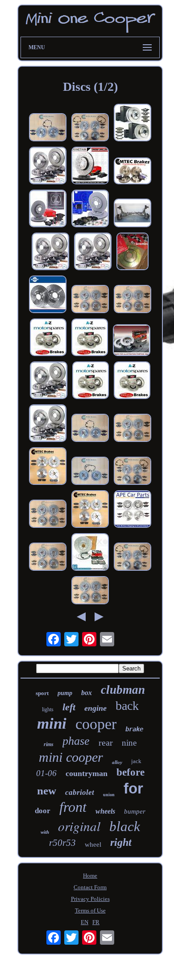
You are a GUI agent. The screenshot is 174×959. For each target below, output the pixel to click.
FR (95, 922)
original (79, 826)
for (133, 788)
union (109, 794)
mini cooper (71, 757)
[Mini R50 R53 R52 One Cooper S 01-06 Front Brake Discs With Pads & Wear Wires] (47, 128)
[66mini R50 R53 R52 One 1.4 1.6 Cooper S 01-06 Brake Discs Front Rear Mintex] (47, 514)
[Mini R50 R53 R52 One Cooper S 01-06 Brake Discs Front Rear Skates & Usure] (132, 471)
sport (42, 693)
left (68, 707)
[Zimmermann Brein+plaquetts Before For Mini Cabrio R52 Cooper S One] (47, 209)
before (130, 772)
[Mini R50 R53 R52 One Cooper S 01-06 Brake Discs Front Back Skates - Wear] (132, 557)
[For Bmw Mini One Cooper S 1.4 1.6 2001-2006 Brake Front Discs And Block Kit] (90, 338)
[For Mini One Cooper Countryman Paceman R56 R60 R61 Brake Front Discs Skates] (90, 166)
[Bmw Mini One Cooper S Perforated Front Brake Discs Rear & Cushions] (132, 300)
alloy (117, 762)
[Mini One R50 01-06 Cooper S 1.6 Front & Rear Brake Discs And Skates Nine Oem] (132, 509)
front (73, 807)
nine (129, 742)
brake (134, 729)
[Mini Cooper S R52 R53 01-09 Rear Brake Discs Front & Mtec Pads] (132, 172)
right (121, 842)
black (124, 826)
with (45, 832)
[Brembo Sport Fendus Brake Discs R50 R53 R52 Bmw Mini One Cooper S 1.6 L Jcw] (132, 252)
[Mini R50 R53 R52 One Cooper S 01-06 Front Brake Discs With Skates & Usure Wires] (90, 429)
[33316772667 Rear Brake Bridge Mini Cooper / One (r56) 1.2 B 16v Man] (132, 214)
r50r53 (62, 842)
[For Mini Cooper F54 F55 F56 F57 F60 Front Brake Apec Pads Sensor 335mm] (90, 552)
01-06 (46, 773)
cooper (95, 724)
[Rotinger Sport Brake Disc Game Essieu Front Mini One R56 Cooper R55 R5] (47, 295)
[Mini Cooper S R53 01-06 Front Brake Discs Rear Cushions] (90, 300)
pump (65, 693)
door (42, 810)
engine (95, 708)
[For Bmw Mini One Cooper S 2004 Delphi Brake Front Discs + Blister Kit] (48, 338)
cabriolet (79, 792)
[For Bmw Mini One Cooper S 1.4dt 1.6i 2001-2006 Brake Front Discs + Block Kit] (131, 341)
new (46, 791)
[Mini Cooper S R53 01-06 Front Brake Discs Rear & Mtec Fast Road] (47, 467)
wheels (105, 811)
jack (136, 761)
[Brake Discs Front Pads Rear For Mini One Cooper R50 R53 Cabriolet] (132, 123)
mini (51, 723)
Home (90, 875)
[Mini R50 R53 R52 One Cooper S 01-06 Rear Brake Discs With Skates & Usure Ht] (90, 471)
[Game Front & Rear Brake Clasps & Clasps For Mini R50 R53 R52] (47, 166)
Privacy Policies (90, 898)
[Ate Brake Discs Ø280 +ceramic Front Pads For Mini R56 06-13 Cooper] (90, 209)
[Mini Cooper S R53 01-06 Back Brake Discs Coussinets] (90, 591)
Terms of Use (90, 910)
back (127, 706)
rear (106, 742)
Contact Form (90, 887)
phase (76, 740)
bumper (134, 811)
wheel (93, 844)
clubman (123, 689)
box (86, 692)
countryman (87, 773)
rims (49, 744)
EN (84, 922)
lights (48, 709)
